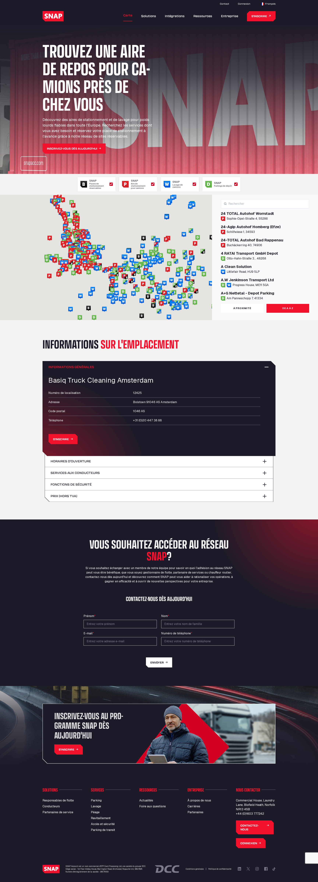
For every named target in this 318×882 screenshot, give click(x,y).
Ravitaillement (101, 818)
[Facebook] (266, 869)
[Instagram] (257, 869)
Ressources (202, 16)
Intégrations (175, 16)
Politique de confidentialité (219, 869)
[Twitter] (248, 869)
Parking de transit (103, 830)
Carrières (194, 806)
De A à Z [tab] (287, 308)
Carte (127, 15)
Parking (96, 800)
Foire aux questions (152, 806)
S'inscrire (259, 16)
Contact (224, 3)
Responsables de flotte (58, 800)
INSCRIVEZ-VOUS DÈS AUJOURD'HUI (72, 148)
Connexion (244, 3)
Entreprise (229, 16)
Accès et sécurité (103, 824)
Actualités (146, 800)
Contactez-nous (249, 827)
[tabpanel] (265, 250)
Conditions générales (195, 869)
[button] (156, 285)
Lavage (96, 806)
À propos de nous (199, 800)
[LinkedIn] (239, 869)
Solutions (148, 16)
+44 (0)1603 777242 (250, 814)
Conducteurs (51, 806)
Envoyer (157, 662)
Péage (95, 812)
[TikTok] (274, 869)
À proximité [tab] (242, 308)
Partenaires (195, 812)
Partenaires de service (58, 812)
